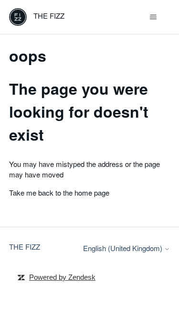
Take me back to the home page (59, 192)
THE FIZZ (24, 247)
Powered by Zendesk (62, 277)
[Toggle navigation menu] (153, 17)
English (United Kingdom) (123, 248)
